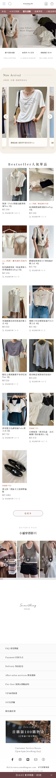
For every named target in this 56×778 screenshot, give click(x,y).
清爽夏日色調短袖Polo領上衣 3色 (13, 429)
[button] (4, 4)
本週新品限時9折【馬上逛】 (28, 775)
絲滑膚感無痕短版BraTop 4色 (41, 208)
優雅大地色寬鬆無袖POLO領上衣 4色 (41, 322)
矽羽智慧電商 (43, 767)
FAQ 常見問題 (11, 648)
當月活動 (27, 11)
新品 (4, 11)
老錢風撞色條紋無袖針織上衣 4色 (14, 322)
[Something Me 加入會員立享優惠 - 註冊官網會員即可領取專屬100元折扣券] (28, 731)
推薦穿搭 (38, 11)
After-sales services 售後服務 (20, 675)
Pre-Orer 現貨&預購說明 (17, 684)
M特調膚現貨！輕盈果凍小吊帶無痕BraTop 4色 (14, 268)
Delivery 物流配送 (14, 666)
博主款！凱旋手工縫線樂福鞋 (14, 490)
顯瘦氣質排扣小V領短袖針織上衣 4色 (41, 262)
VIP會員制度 (11, 693)
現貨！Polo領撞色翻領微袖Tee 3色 (13, 204)
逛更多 (28, 513)
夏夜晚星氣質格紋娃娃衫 (40, 374)
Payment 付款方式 (14, 657)
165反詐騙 (10, 702)
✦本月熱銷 (14, 11)
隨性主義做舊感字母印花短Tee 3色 (14, 375)
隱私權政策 (10, 711)
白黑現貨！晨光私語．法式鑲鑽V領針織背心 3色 (41, 433)
